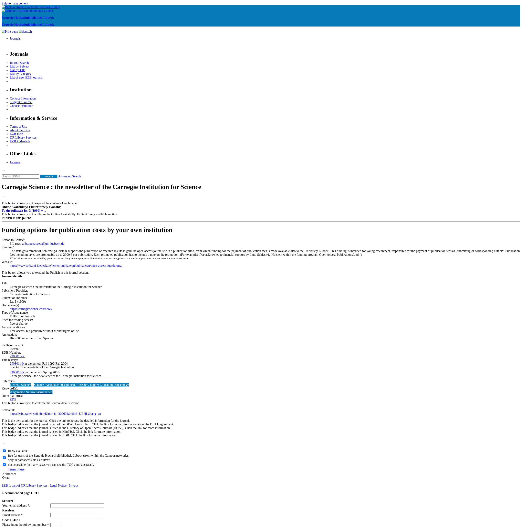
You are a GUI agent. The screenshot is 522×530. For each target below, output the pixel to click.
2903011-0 (17, 363)
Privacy (74, 485)
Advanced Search (69, 176)
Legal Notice (58, 485)
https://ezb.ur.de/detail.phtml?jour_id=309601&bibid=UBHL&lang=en (55, 413)
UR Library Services (23, 137)
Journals (15, 38)
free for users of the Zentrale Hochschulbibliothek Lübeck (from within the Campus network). (68, 455)
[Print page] (10, 31)
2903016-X (17, 356)
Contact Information (23, 98)
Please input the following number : (26, 524)
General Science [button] (20, 384)
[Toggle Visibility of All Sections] (3, 196)
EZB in (20, 141)
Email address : (12, 515)
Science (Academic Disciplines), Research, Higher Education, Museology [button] (81, 384)
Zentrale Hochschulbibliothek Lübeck (28, 17)
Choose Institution (21, 105)
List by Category (20, 73)
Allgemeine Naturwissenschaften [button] (31, 392)
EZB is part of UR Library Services (25, 485)
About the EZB (20, 130)
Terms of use (16, 469)
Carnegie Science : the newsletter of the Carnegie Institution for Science (101, 186)
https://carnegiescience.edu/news (31, 309)
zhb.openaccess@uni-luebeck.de (43, 243)
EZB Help (16, 134)
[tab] (261, 207)
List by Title (17, 70)
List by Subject (19, 66)
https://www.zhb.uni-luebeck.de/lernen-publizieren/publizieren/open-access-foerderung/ (66, 265)
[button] (31, 207)
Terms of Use (18, 126)
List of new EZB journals (26, 77)
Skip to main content (15, 3)
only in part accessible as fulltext (29, 460)
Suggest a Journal (21, 102)
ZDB (13, 399)
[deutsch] (25, 31)
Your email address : (16, 505)
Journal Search (19, 62)
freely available (18, 451)
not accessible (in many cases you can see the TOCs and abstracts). (51, 464)
